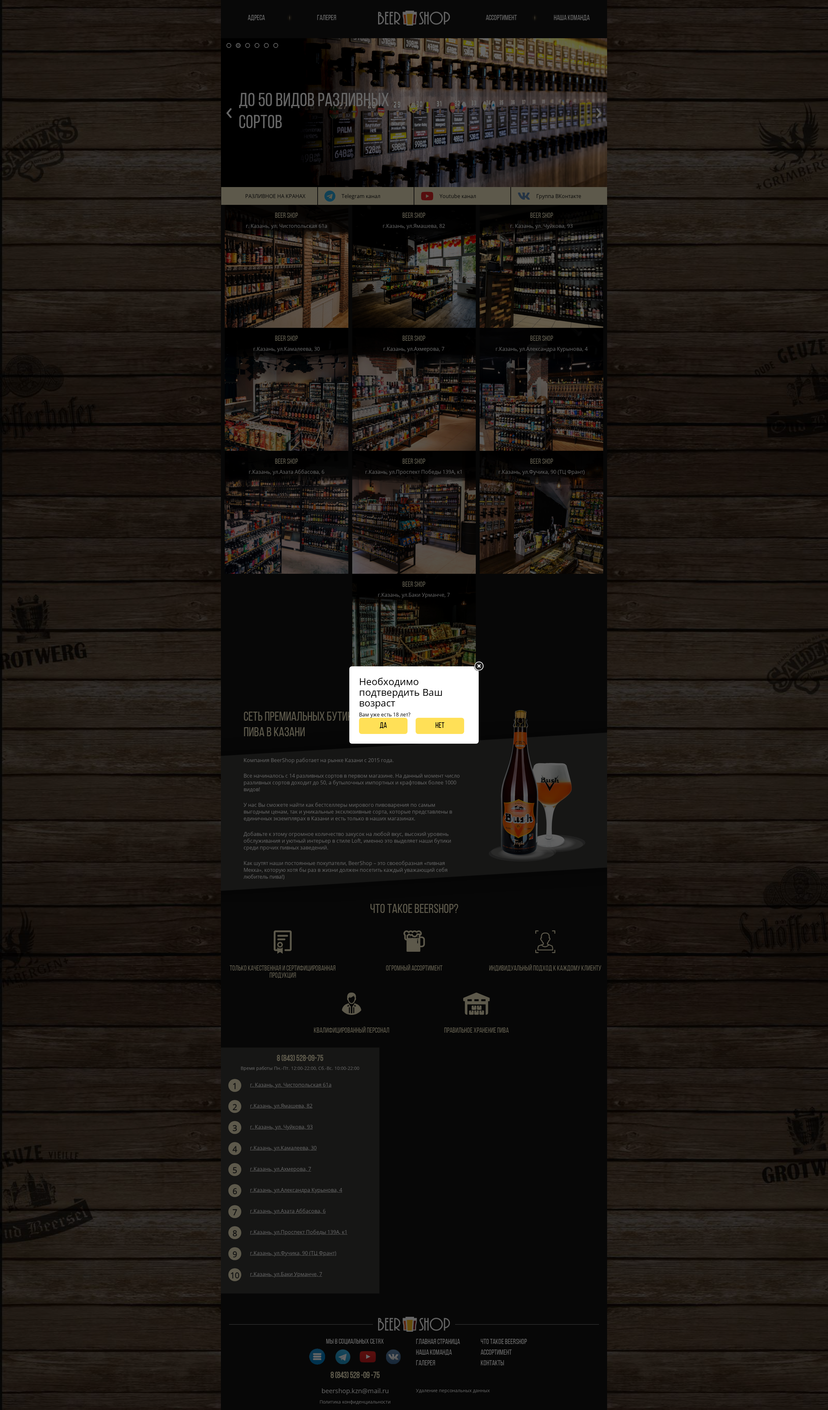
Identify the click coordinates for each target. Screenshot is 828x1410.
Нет (439, 726)
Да (383, 726)
